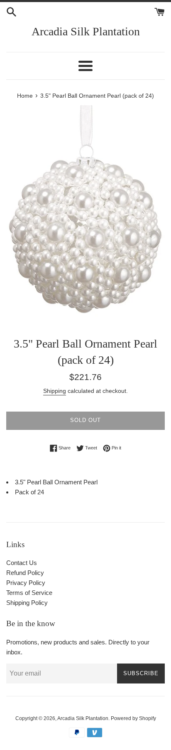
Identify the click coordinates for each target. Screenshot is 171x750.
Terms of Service (29, 592)
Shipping (54, 390)
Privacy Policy (25, 582)
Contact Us (21, 562)
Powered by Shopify (133, 718)
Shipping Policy (27, 602)
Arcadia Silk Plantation (86, 31)
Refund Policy (25, 572)
